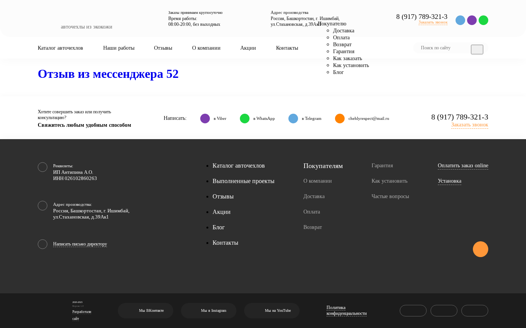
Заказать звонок (433, 22)
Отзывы (163, 48)
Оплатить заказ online (463, 165)
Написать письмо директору (80, 244)
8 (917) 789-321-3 (421, 16)
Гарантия (343, 51)
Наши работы (118, 48)
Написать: (175, 118)
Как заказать (347, 58)
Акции (248, 48)
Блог (338, 72)
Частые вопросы (390, 196)
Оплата (341, 37)
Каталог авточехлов (60, 48)
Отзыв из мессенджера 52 (108, 74)
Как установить (351, 65)
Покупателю (332, 24)
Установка (449, 181)
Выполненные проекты (244, 181)
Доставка (343, 31)
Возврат (342, 44)
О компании (206, 48)
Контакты (287, 48)
